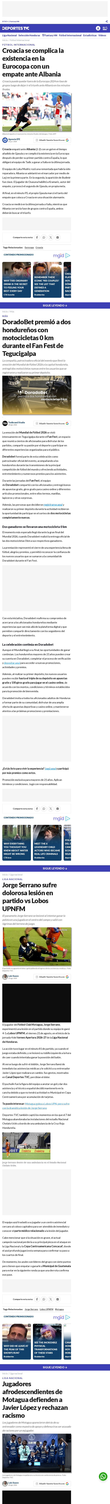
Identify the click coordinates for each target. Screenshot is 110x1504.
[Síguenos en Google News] (57, 237)
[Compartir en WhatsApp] (44, 237)
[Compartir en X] (51, 237)
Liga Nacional (9, 35)
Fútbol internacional (20, 40)
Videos (102, 35)
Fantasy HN (14, 21)
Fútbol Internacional (70, 35)
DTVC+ (5, 21)
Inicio (5, 40)
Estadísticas (90, 35)
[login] (98, 28)
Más (12, 311)
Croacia (39, 247)
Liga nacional (16, 874)
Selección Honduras (29, 35)
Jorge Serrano (31, 1309)
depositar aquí (12, 662)
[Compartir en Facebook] (37, 237)
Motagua (59, 1309)
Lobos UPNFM (46, 1309)
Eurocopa (29, 247)
